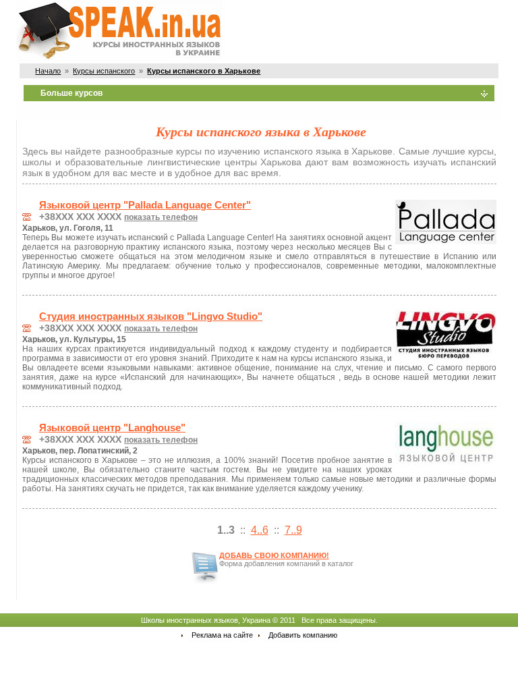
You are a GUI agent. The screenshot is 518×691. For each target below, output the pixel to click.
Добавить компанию (302, 635)
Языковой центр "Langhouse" (112, 427)
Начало (48, 71)
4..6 (259, 530)
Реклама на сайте (222, 635)
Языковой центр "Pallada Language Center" (145, 205)
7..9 (293, 530)
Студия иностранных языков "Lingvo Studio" (150, 316)
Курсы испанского (104, 71)
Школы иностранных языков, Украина (205, 620)
